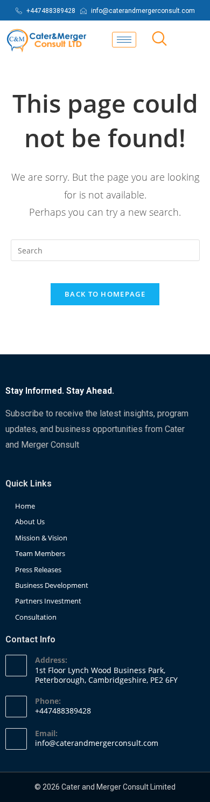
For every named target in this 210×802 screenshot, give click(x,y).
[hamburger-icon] (124, 39)
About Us (30, 521)
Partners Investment (48, 601)
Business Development (51, 585)
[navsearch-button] (159, 39)
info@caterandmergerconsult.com (96, 743)
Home (25, 506)
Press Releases (38, 569)
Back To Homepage (105, 294)
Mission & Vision (41, 538)
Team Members (40, 553)
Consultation (36, 617)
